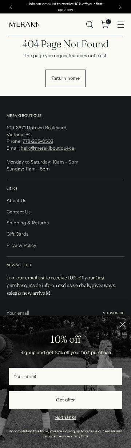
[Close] (122, 324)
